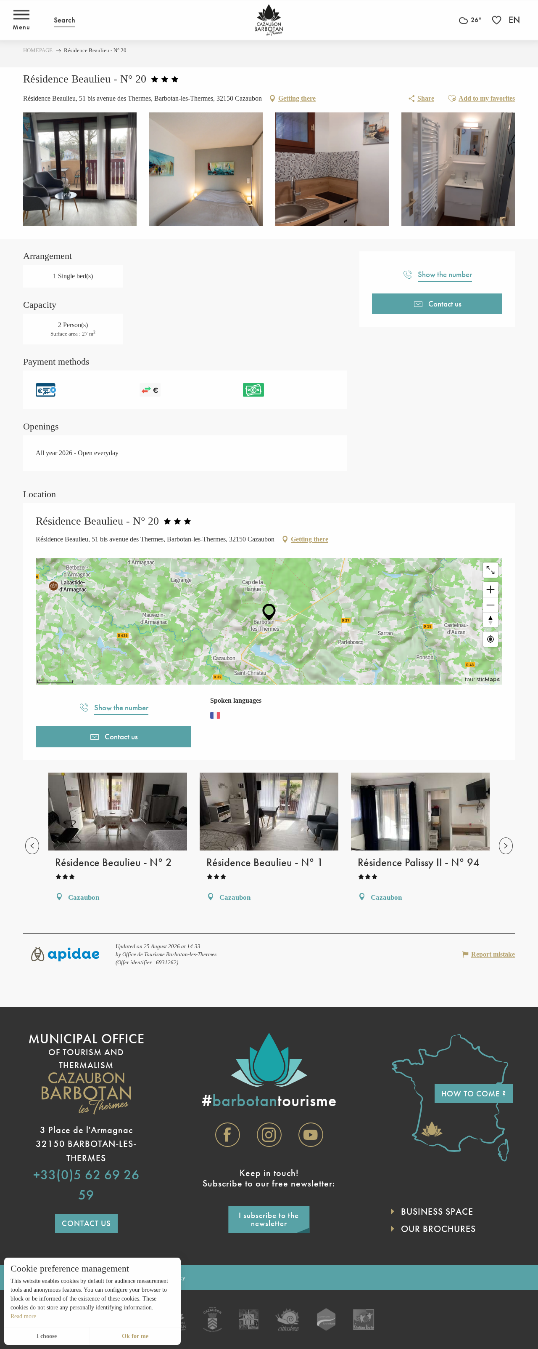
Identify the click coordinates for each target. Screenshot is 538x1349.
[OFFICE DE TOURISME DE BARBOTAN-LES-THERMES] (269, 20)
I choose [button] (47, 1336)
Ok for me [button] (135, 1336)
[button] (64, 20)
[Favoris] (497, 20)
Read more (23, 1316)
